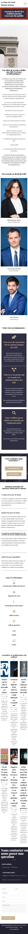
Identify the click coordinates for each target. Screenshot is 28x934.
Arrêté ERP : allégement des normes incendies (23, 687)
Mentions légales (12, 927)
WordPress (15, 932)
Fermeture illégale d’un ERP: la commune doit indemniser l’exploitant (14, 692)
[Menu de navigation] (25, 4)
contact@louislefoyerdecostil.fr (14, 879)
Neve (2, 932)
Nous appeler (14, 929)
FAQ (21, 927)
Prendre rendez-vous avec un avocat (14, 925)
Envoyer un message (8, 918)
